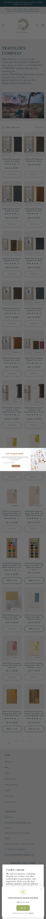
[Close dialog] (45, 449)
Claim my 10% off (16, 466)
